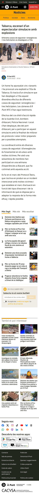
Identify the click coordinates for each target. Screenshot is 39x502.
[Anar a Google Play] (9, 439)
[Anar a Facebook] (3, 425)
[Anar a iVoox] (7, 429)
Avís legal (23, 472)
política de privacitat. (15, 304)
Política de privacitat (9, 478)
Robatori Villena (11, 2)
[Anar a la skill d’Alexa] (5, 445)
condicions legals (22, 301)
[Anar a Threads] (31, 425)
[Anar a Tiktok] (17, 425)
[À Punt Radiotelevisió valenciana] (13, 485)
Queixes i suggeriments (28, 460)
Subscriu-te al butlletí (9, 464)
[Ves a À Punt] (11, 7)
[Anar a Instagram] (12, 425)
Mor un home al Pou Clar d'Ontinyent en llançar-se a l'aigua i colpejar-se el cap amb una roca (28, 406)
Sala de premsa (7, 456)
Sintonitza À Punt (26, 456)
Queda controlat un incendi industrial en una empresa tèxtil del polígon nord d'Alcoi (28, 338)
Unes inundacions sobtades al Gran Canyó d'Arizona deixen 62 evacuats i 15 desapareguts (10, 339)
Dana (23, 18)
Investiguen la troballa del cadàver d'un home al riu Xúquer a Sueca (10, 360)
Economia (31, 18)
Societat (15, 18)
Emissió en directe (8, 460)
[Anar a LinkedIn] (17, 429)
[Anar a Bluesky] (27, 425)
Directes (34, 7)
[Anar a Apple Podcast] (12, 429)
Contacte (5, 452)
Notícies (19, 12)
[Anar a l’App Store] (25, 439)
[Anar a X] (8, 425)
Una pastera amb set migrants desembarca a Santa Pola (10, 405)
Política (6, 18)
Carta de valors (7, 468)
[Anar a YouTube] (22, 425)
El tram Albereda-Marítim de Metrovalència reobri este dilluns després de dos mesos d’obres (28, 361)
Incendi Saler (33, 2)
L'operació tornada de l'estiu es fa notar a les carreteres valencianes (9, 382)
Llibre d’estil (24, 468)
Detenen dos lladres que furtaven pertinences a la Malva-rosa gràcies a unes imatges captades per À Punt (28, 384)
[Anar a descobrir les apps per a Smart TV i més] (19, 445)
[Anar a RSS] (22, 429)
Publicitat (23, 452)
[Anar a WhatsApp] (3, 429)
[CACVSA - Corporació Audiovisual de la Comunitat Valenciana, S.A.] (17, 490)
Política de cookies (26, 478)
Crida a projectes (26, 464)
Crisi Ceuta (23, 2)
